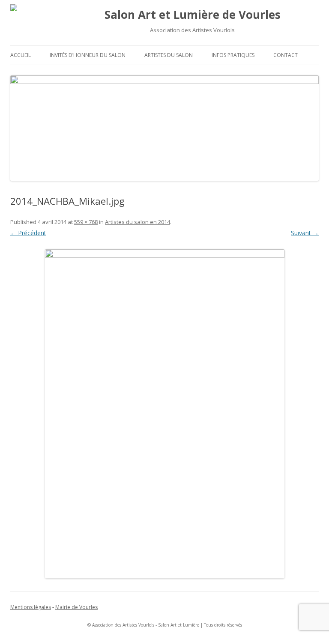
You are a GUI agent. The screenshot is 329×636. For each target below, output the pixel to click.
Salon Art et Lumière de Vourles (193, 14)
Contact (285, 55)
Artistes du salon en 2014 (137, 222)
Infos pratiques (233, 55)
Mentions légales (30, 607)
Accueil (20, 55)
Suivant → (305, 233)
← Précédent (28, 233)
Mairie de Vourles (76, 607)
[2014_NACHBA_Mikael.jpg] (164, 413)
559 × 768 (86, 222)
